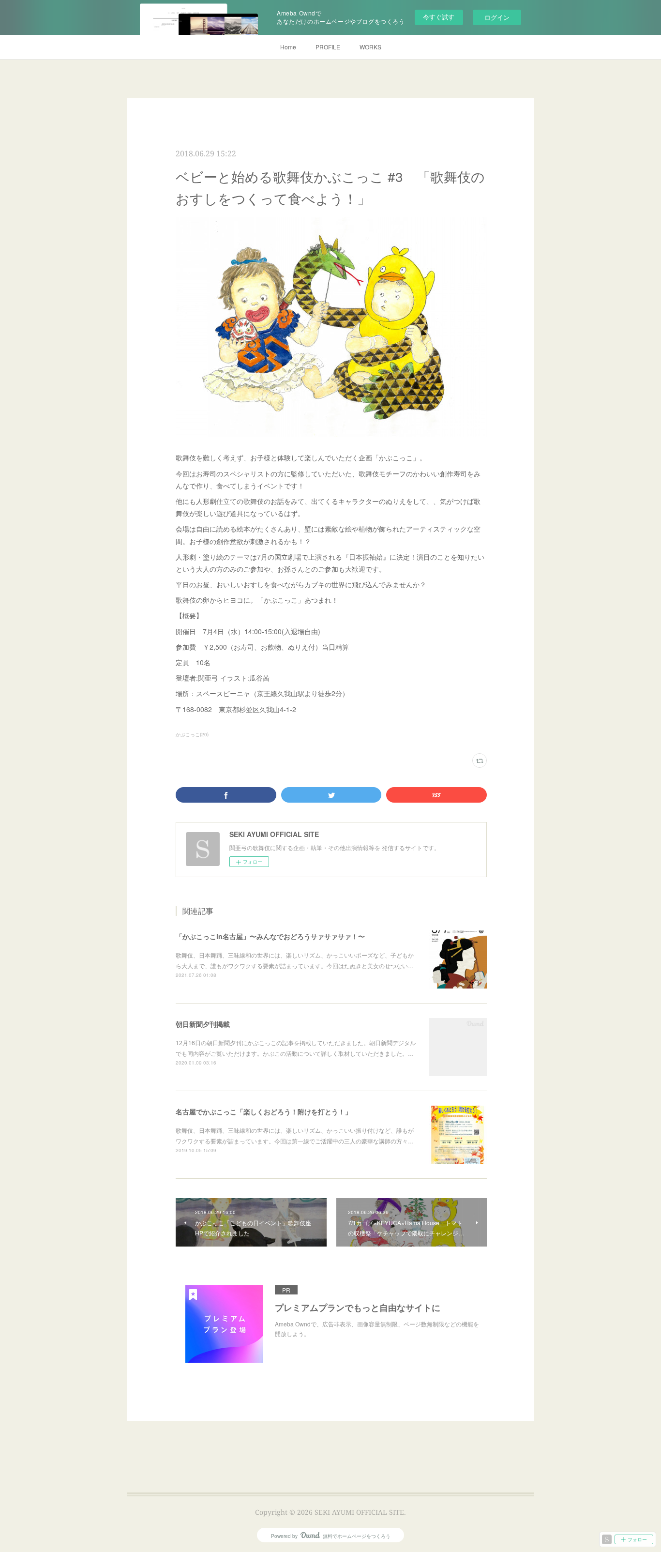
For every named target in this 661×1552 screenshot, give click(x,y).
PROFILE (327, 47)
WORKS (370, 47)
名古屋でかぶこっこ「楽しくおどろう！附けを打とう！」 (264, 1111)
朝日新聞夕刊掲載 (203, 1024)
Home (288, 47)
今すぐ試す (438, 16)
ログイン (497, 17)
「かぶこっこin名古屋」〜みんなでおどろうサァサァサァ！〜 (270, 936)
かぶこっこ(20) (192, 734)
